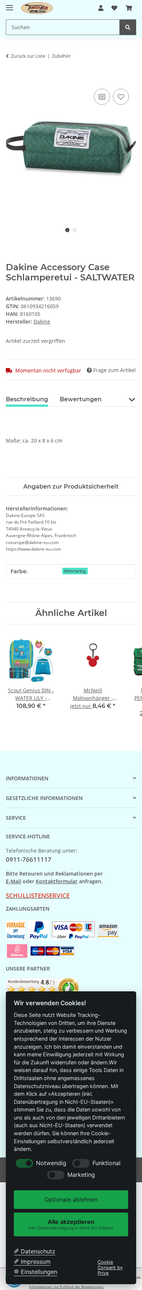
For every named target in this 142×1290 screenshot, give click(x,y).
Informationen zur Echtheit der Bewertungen (66, 1287)
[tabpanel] (71, 149)
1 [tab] (67, 230)
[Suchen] (127, 27)
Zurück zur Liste (28, 56)
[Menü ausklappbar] (9, 4)
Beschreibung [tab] (27, 399)
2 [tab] (74, 230)
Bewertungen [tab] (81, 399)
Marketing (81, 1174)
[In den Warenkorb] (11, 79)
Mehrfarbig (75, 571)
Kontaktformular (57, 881)
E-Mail (13, 881)
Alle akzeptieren (71, 1224)
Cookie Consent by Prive (110, 1267)
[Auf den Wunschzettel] (121, 97)
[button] (100, 8)
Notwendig (51, 1163)
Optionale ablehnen (71, 1199)
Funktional (106, 1163)
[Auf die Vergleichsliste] (102, 97)
